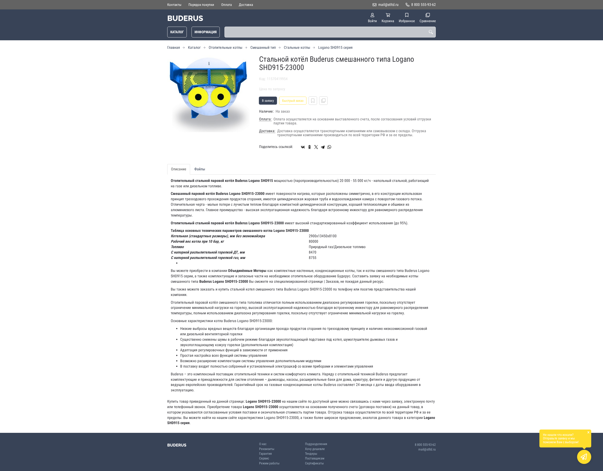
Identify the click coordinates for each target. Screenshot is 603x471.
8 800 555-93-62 (423, 4)
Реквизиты (266, 449)
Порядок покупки (201, 5)
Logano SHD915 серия (335, 47)
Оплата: (265, 119)
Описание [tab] (178, 169)
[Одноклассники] (309, 147)
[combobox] (330, 32)
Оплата (226, 5)
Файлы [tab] (199, 169)
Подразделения (316, 444)
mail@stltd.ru (388, 4)
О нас (262, 444)
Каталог (177, 32)
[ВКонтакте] (303, 147)
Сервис (264, 458)
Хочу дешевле (315, 449)
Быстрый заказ (292, 100)
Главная (173, 47)
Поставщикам (314, 458)
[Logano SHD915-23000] (209, 93)
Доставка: (267, 131)
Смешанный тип (263, 47)
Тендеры (311, 453)
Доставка (246, 5)
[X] (316, 147)
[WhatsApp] (329, 147)
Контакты (174, 5)
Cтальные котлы (297, 47)
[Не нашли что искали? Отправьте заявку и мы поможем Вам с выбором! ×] (584, 457)
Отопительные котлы (225, 47)
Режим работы (269, 463)
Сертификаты (314, 463)
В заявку (268, 100)
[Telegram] (323, 147)
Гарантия (265, 453)
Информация (206, 32)
